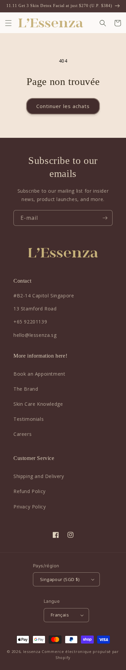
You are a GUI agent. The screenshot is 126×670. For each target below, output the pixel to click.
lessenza (32, 651)
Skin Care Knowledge (38, 404)
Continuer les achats (63, 106)
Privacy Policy (29, 506)
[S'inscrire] (104, 218)
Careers (22, 434)
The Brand (25, 389)
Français (60, 615)
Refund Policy (29, 491)
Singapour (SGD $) (60, 579)
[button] (8, 23)
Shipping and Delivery (38, 476)
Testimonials (28, 419)
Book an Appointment (39, 374)
